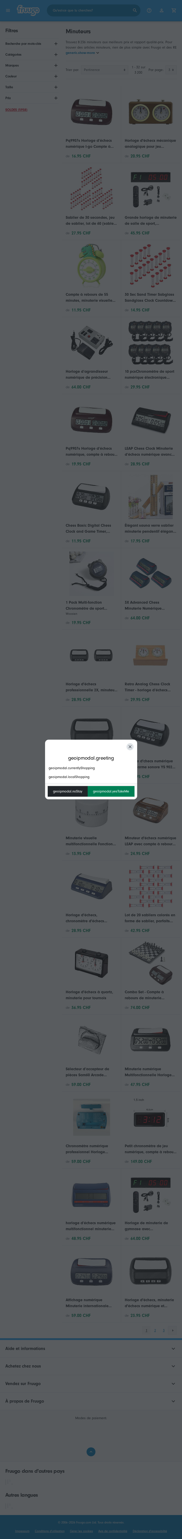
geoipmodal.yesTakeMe (111, 791)
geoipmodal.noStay (67, 791)
